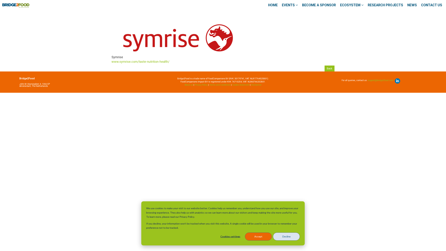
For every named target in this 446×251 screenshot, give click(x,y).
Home (273, 5)
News (412, 5)
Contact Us (431, 5)
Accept (258, 236)
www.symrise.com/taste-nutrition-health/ (140, 61)
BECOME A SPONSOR (319, 5)
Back (329, 68)
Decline (286, 236)
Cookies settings (230, 236)
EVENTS (289, 5)
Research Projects (385, 5)
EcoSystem (350, 5)
